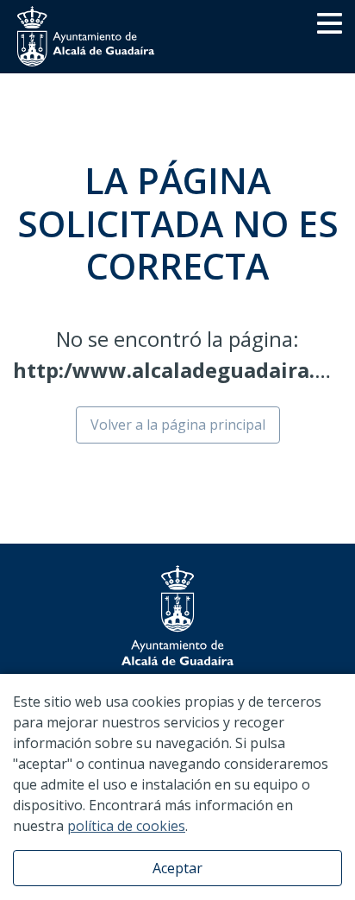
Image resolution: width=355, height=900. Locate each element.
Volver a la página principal (177, 424)
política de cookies (126, 825)
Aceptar (177, 868)
